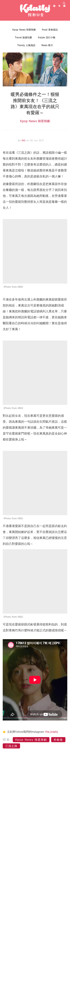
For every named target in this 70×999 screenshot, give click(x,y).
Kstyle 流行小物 (46, 37)
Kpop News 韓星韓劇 (24, 29)
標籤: (7, 739)
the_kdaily (51, 731)
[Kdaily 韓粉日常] (35, 10)
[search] (64, 3)
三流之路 (11, 746)
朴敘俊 (58, 739)
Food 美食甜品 (50, 29)
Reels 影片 (47, 45)
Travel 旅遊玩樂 (23, 37)
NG (24, 140)
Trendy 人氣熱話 (26, 45)
